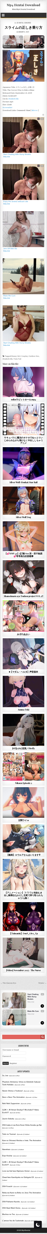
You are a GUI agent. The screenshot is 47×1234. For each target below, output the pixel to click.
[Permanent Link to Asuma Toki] (23, 691)
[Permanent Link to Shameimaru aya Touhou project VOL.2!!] (23, 577)
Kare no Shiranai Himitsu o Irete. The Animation (21, 1140)
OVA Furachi (7, 1186)
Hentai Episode (28, 759)
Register (13, 1063)
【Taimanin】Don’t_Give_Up (23, 933)
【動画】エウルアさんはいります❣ (23, 854)
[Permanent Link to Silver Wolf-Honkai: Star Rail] (23, 463)
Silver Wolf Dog (23, 517)
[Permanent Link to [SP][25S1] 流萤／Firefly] (23, 730)
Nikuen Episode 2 (23, 783)
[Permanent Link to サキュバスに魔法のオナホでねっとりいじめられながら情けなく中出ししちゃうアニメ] (23, 419)
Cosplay (24, 356)
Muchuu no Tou (8, 1214)
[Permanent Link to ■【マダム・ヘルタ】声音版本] (23, 653)
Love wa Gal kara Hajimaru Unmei (16, 1171)
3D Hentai (20, 23)
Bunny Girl (15, 356)
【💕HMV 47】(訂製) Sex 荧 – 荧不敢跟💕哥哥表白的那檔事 (23, 554)
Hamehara (6, 1149)
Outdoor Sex (34, 356)
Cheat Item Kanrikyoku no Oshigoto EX (18, 1177)
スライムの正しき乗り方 (23, 27)
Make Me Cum (9, 296)
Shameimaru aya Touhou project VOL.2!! (23, 596)
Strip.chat (7, 46)
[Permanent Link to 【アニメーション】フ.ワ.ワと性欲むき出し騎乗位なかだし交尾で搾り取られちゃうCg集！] (23, 874)
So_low (5, 1076)
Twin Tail (17, 359)
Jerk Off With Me (10, 44)
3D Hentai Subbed (22, 567)
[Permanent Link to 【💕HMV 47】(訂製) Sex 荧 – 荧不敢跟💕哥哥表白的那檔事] (23, 536)
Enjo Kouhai (7, 1156)
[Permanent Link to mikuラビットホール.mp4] (23, 382)
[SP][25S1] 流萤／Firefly (23, 748)
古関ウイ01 (23, 820)
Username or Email (10, 1050)
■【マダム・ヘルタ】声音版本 (23, 671)
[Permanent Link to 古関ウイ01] (23, 802)
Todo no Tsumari (9, 1134)
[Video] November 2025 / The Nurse (23, 970)
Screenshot (7, 107)
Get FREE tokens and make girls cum (32, 44)
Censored (27, 23)
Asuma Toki (23, 709)
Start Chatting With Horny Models (17, 154)
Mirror (35, 110)
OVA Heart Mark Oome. (11, 1208)
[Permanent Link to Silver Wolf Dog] (23, 501)
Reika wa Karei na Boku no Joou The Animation (21, 1193)
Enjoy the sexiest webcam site (15, 201)
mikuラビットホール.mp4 (23, 399)
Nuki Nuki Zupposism (11, 1103)
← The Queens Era (8, 983)
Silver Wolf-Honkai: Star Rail (23, 482)
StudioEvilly (13, 99)
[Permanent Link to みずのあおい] (23, 616)
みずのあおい (23, 634)
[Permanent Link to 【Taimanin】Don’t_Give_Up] (23, 916)
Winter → (42, 983)
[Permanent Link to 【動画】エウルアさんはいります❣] (23, 838)
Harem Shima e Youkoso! (12, 1091)
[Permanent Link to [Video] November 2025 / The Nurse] (23, 953)
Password (6, 1056)
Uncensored (28, 373)
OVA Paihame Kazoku (11, 1202)
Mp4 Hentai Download (23, 5)
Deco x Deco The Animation (13, 1097)
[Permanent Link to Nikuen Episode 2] (23, 766)
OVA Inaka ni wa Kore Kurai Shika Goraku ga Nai (22, 1125)
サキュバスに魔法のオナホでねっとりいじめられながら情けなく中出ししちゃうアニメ (23, 440)
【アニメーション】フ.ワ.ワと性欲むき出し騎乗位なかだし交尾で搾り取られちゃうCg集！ (23, 895)
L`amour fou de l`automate (13, 1221)
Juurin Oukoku (8, 1119)
